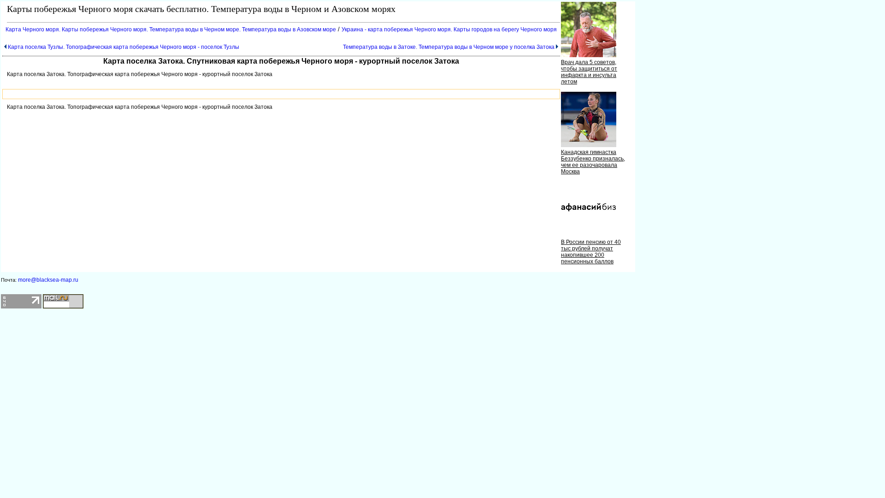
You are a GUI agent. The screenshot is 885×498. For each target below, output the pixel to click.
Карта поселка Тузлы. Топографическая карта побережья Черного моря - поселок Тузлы (123, 47)
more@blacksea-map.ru (48, 280)
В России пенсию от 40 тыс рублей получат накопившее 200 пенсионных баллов (591, 252)
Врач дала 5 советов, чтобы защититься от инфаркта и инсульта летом (589, 72)
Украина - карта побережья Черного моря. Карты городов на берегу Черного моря (449, 29)
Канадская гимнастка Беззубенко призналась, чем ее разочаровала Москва (593, 162)
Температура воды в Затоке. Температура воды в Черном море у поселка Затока (449, 47)
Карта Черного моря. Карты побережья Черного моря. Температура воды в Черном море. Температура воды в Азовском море (171, 29)
